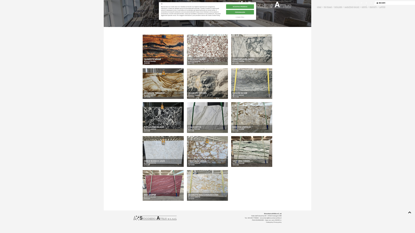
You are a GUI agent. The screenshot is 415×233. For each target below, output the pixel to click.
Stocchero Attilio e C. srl (273, 214)
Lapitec (382, 7)
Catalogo (338, 7)
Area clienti (382, 3)
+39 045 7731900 (253, 218)
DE (366, 3)
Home (319, 7)
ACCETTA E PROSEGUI (240, 7)
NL (371, 3)
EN (361, 3)
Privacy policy (278, 222)
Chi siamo (328, 7)
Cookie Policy (240, 17)
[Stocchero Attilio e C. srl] (264, 4)
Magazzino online (352, 7)
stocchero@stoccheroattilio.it (271, 218)
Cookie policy (269, 222)
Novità (364, 7)
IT (357, 3)
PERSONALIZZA (240, 12)
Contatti (373, 7)
